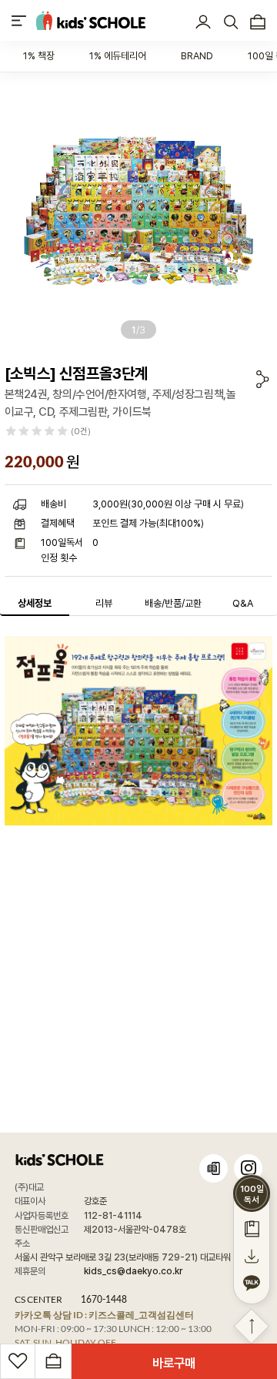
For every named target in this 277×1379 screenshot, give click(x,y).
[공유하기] (262, 379)
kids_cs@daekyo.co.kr (133, 1271)
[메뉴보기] (18, 20)
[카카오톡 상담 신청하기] (252, 1284)
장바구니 (258, 22)
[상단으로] (251, 1326)
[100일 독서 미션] (252, 1229)
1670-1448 (104, 1299)
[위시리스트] (17, 1361)
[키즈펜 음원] (252, 1256)
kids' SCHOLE (91, 20)
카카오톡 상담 (104, 1314)
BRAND (197, 56)
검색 (230, 22)
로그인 (203, 22)
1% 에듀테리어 (117, 56)
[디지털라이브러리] (213, 1168)
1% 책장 (39, 56)
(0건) (81, 432)
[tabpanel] (138, 211)
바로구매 (173, 1363)
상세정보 (35, 603)
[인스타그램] (248, 1168)
